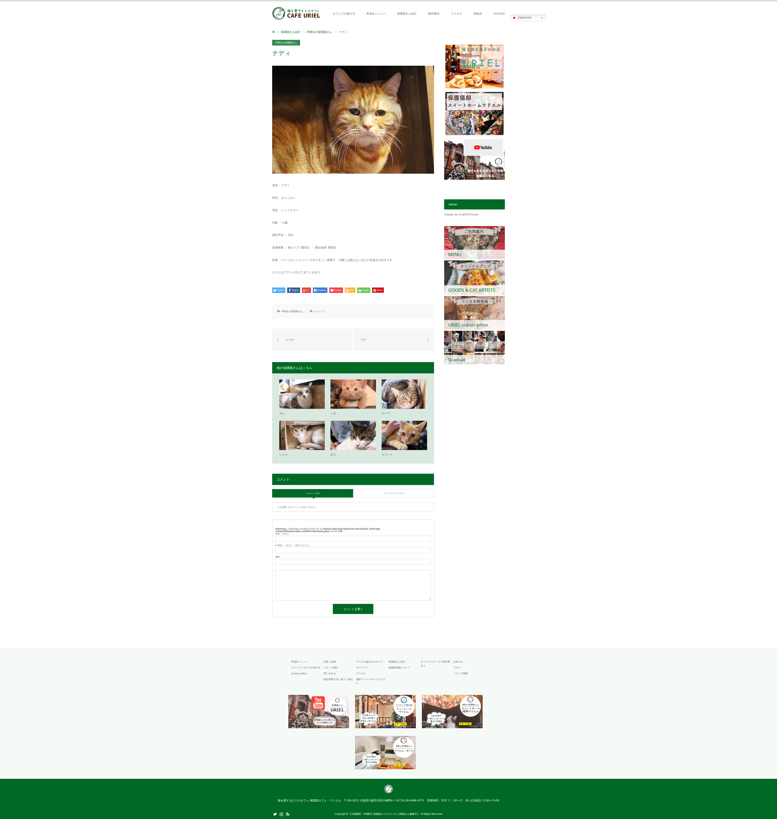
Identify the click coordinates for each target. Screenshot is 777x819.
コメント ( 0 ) (312, 493)
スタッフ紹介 (331, 667)
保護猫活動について (399, 667)
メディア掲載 (460, 673)
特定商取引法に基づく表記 (338, 679)
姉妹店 (477, 13)
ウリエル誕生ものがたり (369, 661)
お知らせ (458, 661)
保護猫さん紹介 (407, 13)
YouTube (499, 13)
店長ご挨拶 (330, 661)
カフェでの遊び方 (344, 13)
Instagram (281, 813)
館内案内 (433, 13)
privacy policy (299, 673)
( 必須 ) (282, 534)
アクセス (456, 13)
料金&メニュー (376, 13)
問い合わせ (330, 673)
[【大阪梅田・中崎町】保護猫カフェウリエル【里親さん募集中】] (296, 13)
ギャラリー (362, 667)
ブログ (457, 667)
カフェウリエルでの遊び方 (306, 667)
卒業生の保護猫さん (286, 42)
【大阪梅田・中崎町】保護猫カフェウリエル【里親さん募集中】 (384, 814)
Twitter (275, 813)
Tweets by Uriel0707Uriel (461, 214)
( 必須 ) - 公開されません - (293, 545)
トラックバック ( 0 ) (393, 493)
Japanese (524, 17)
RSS (287, 813)
